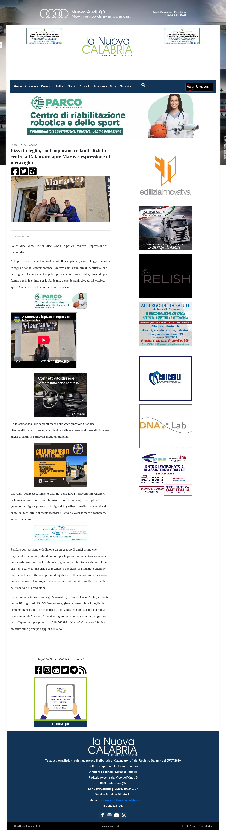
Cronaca (47, 86)
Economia (100, 86)
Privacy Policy (205, 826)
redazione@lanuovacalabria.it (121, 800)
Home (18, 86)
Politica (60, 86)
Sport (113, 86)
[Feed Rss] (123, 815)
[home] (107, 45)
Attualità (85, 86)
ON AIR (203, 87)
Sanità (72, 86)
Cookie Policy (188, 826)
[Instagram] (109, 815)
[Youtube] (116, 815)
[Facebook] (102, 815)
